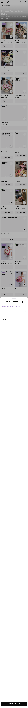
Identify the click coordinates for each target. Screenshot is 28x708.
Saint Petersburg (7, 320)
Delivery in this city (14, 703)
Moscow (4, 311)
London (4, 315)
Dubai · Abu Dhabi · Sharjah (11, 306)
